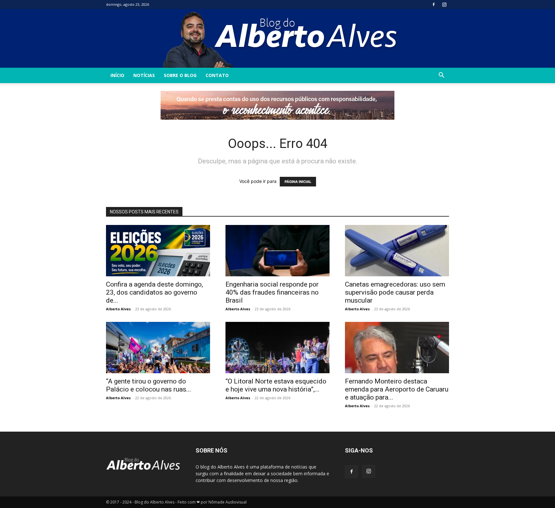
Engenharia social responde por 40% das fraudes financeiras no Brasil (272, 292)
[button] (441, 76)
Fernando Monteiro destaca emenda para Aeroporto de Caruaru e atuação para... (396, 389)
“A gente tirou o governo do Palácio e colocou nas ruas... (148, 385)
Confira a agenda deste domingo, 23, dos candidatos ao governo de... (154, 292)
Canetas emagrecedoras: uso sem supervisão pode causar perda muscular (395, 292)
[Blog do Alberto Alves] (278, 38)
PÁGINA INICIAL (298, 181)
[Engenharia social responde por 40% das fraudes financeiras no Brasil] (277, 250)
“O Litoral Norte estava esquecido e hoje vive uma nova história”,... (275, 385)
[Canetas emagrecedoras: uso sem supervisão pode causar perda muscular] (397, 250)
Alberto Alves (118, 308)
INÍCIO (117, 75)
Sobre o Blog (180, 75)
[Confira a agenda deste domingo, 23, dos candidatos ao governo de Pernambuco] (158, 250)
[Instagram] (444, 4)
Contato (217, 75)
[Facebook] (433, 4)
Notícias (144, 75)
